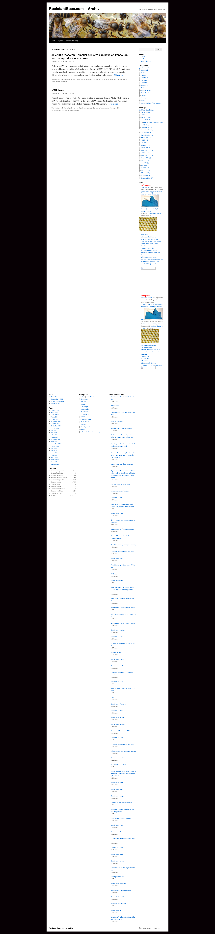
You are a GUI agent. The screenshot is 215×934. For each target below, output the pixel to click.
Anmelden (54, 397)
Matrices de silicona (147, 298)
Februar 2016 (55, 459)
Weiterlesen (119, 75)
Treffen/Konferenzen (147, 93)
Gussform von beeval (117, 637)
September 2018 (56, 426)
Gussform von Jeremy (117, 861)
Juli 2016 (53, 448)
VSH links (58, 90)
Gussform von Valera (117, 782)
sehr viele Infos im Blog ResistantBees (152, 259)
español (60, 40)
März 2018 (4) (145, 145)
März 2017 (54, 442)
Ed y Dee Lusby (145, 358)
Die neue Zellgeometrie (117, 897)
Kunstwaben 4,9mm (117, 847)
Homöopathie (145, 80)
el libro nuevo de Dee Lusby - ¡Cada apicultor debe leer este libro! (151, 364)
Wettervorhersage (72, 40)
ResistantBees (145, 356)
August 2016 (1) (146, 158)
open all (141, 68)
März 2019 (54, 412)
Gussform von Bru (116, 910)
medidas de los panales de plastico (151, 352)
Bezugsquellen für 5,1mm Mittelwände (122, 529)
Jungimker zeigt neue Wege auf (120, 491)
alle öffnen (142, 110)
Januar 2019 (54, 417)
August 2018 (55, 428)
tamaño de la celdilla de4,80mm (151, 324)
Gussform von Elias (117, 558)
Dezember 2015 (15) (147, 178)
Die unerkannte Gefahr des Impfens (121, 428)
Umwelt (143, 95)
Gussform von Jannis (117, 789)
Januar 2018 (54, 437)
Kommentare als (57, 401)
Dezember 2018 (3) (146, 127)
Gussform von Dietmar (117, 832)
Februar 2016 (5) (146, 173)
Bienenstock (144, 70)
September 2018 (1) (147, 135)
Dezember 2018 (55, 419)
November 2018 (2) (147, 130)
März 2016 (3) (145, 170)
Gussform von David (117, 711)
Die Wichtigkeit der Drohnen (149, 239)
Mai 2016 (54, 453)
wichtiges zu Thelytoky (117, 652)
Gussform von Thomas (117, 659)
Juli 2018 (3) (145, 140)
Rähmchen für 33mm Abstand (149, 244)
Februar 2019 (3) (146, 117)
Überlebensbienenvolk (117, 581)
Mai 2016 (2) (145, 165)
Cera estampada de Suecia (148, 345)
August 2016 (55, 446)
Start (53, 40)
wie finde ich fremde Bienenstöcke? (121, 803)
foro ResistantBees (146, 347)
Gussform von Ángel (117, 681)
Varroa (100, 79)
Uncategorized (145, 98)
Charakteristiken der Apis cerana (120, 484)
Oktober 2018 (55, 424)
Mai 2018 (54, 433)
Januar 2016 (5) (145, 175)
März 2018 (54, 435)
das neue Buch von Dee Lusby (150, 261)
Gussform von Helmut (117, 717)
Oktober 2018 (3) (146, 132)
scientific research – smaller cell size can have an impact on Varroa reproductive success (90, 56)
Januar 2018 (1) (145, 148)
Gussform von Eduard (117, 513)
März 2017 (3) (145, 153)
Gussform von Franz (117, 825)
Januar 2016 (54, 462)
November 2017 (56, 439)
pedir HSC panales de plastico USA (151, 349)
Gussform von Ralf (116, 498)
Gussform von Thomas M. (119, 704)
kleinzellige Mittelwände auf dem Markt (122, 551)
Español (143, 75)
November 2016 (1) (147, 155)
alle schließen (150, 110)
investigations (80, 79)
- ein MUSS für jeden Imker (149, 264)
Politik (143, 88)
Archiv (143, 57)
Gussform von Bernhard (118, 630)
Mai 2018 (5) (145, 143)
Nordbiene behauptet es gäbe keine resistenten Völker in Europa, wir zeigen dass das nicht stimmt (123, 455)
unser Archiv (144, 235)
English (143, 73)
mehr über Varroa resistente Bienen (121, 818)
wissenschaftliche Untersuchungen (115, 79)
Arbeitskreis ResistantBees (148, 237)
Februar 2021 (55, 410)
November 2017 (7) (147, 150)
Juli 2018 (53, 430)
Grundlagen (144, 78)
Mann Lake (144, 246)
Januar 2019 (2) (145, 120)
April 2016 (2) (145, 168)
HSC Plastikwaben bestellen (149, 250)
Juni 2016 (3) (145, 163)
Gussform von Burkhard (118, 724)
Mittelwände (144, 85)
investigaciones (69, 79)
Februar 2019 (55, 415)
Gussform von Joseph (117, 796)
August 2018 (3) (146, 137)
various (100, 108)
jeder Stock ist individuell (118, 903)
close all (146, 68)
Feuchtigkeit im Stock (117, 877)
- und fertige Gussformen (151, 194)
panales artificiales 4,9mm (118, 764)
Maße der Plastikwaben (147, 248)
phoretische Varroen (117, 421)
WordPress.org (55, 403)
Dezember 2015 (55, 464)
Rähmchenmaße (115, 406)
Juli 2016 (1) (145, 160)
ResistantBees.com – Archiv (74, 8)
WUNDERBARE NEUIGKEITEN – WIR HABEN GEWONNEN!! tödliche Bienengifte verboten (123, 773)
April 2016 (54, 455)
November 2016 (56, 444)
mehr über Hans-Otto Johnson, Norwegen (123, 751)
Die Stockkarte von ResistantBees (121, 890)
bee (73, 61)
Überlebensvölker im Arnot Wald (120, 731)
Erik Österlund (145, 361)
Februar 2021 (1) (146, 112)
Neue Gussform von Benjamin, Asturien (123, 623)
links (112, 697)
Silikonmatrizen (145, 187)
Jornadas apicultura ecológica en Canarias (123, 607)
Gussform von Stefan (117, 738)
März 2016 (54, 457)
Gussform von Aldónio (118, 758)
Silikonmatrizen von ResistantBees (151, 241)
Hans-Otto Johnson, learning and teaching (123, 545)
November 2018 (56, 421)
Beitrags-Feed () (57, 399)
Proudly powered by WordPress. (150, 928)
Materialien (144, 83)
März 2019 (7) (145, 115)
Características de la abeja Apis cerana (122, 464)
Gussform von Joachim (118, 666)
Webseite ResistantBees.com (149, 257)
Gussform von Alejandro (118, 883)
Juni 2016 (54, 450)
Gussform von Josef (117, 854)
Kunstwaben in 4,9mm (154, 213)
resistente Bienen (92, 79)
